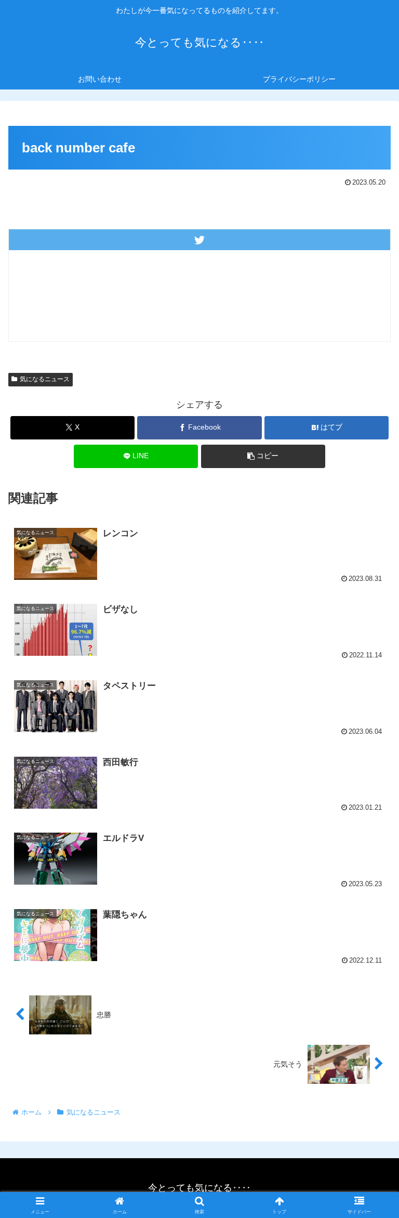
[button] (263, 456)
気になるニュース (45, 379)
